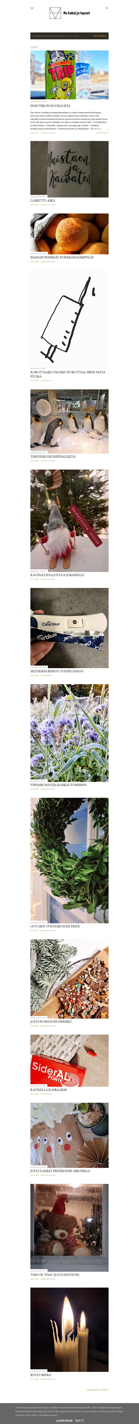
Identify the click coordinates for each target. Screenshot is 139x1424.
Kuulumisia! (40, 1375)
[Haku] (107, 7)
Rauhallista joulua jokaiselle (57, 575)
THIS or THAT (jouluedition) (54, 1275)
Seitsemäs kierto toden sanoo (57, 671)
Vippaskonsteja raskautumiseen (58, 785)
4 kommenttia (46, 1094)
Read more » (103, 133)
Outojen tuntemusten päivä (55, 926)
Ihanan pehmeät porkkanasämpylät (62, 257)
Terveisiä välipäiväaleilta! (53, 456)
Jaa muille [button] (34, 133)
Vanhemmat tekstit (98, 1390)
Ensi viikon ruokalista (50, 106)
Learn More (64, 1420)
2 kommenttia (46, 380)
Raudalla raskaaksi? (48, 1090)
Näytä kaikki (100, 36)
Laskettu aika (42, 200)
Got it (79, 1420)
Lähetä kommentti (47, 133)
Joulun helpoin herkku (51, 1021)
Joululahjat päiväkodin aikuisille (60, 1171)
